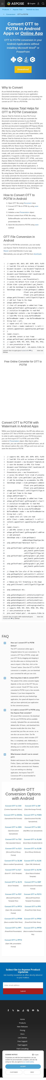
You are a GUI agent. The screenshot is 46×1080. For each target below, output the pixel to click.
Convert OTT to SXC (33, 827)
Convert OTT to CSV (13, 806)
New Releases (22, 1026)
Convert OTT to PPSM (13, 919)
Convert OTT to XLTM (32, 870)
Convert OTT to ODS (13, 827)
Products (22, 1023)
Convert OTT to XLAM (33, 839)
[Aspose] (15, 3)
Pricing (22, 1030)
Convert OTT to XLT (13, 870)
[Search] (43, 3)
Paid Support (22, 1045)
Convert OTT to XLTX (13, 882)
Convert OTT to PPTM (33, 928)
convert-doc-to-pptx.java (12, 350)
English (32, 4)
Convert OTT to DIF (33, 806)
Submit (23, 991)
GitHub (5, 352)
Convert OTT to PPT (13, 928)
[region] (23, 305)
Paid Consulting (22, 1049)
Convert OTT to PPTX (13, 906)
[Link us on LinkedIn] (18, 1010)
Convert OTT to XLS (13, 848)
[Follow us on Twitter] (13, 1010)
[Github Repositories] (33, 1010)
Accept (23, 1066)
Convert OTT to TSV (13, 839)
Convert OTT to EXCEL (13, 815)
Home (22, 1019)
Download (23, 69)
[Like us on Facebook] (8, 1010)
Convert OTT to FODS (33, 815)
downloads (38, 254)
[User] (38, 3)
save (36, 206)
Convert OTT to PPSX (32, 919)
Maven (6, 251)
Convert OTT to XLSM (13, 861)
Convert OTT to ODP (33, 882)
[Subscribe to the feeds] (38, 1010)
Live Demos (22, 1037)
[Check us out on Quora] (28, 1010)
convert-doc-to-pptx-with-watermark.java (18, 617)
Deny (32, 1072)
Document (27, 203)
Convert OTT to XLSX (32, 861)
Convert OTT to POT (13, 894)
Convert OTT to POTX (32, 894)
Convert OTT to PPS (33, 906)
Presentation (24, 212)
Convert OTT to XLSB (32, 848)
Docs (22, 1034)
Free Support (22, 1041)
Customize (14, 1072)
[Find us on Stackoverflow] (23, 1010)
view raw (40, 350)
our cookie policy (28, 1062)
